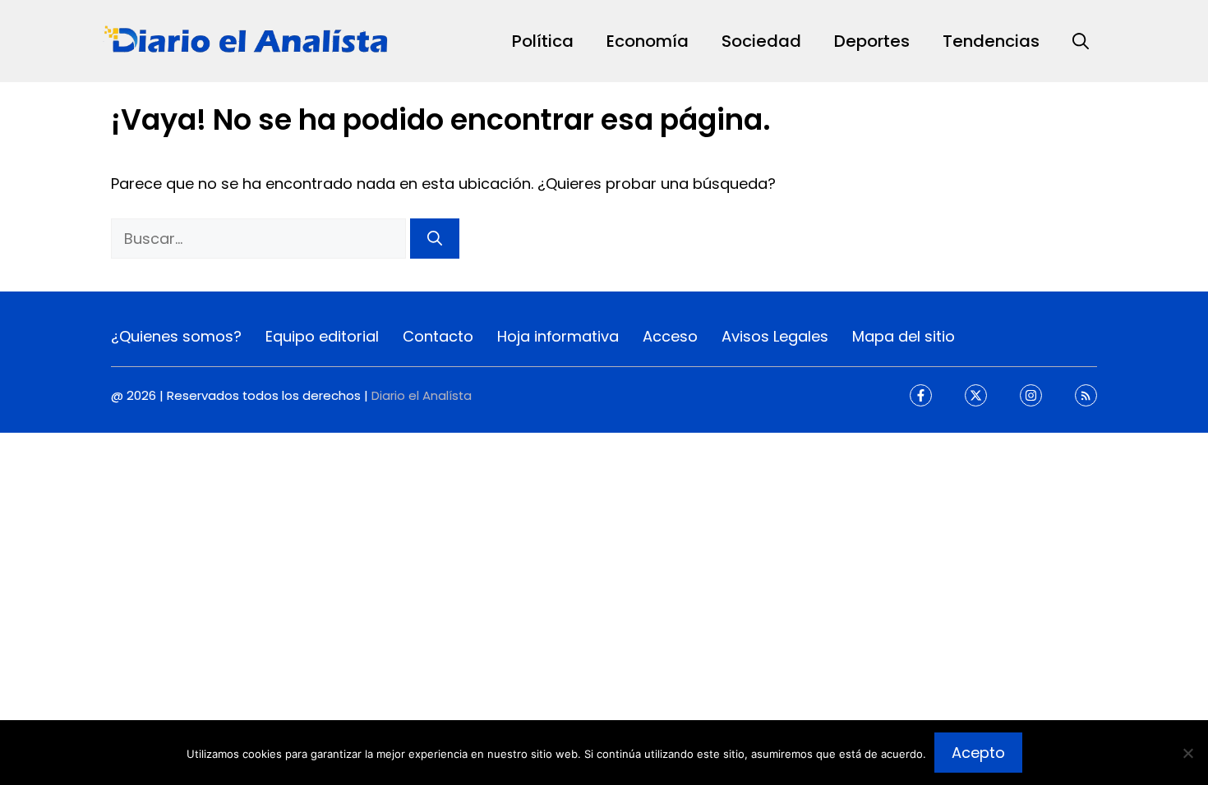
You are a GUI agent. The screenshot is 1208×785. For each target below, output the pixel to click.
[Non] (1187, 753)
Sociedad (761, 41)
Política (543, 41)
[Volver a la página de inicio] (246, 40)
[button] (1080, 41)
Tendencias (991, 41)
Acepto (978, 752)
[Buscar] (434, 238)
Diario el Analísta (421, 395)
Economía (647, 41)
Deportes (872, 41)
